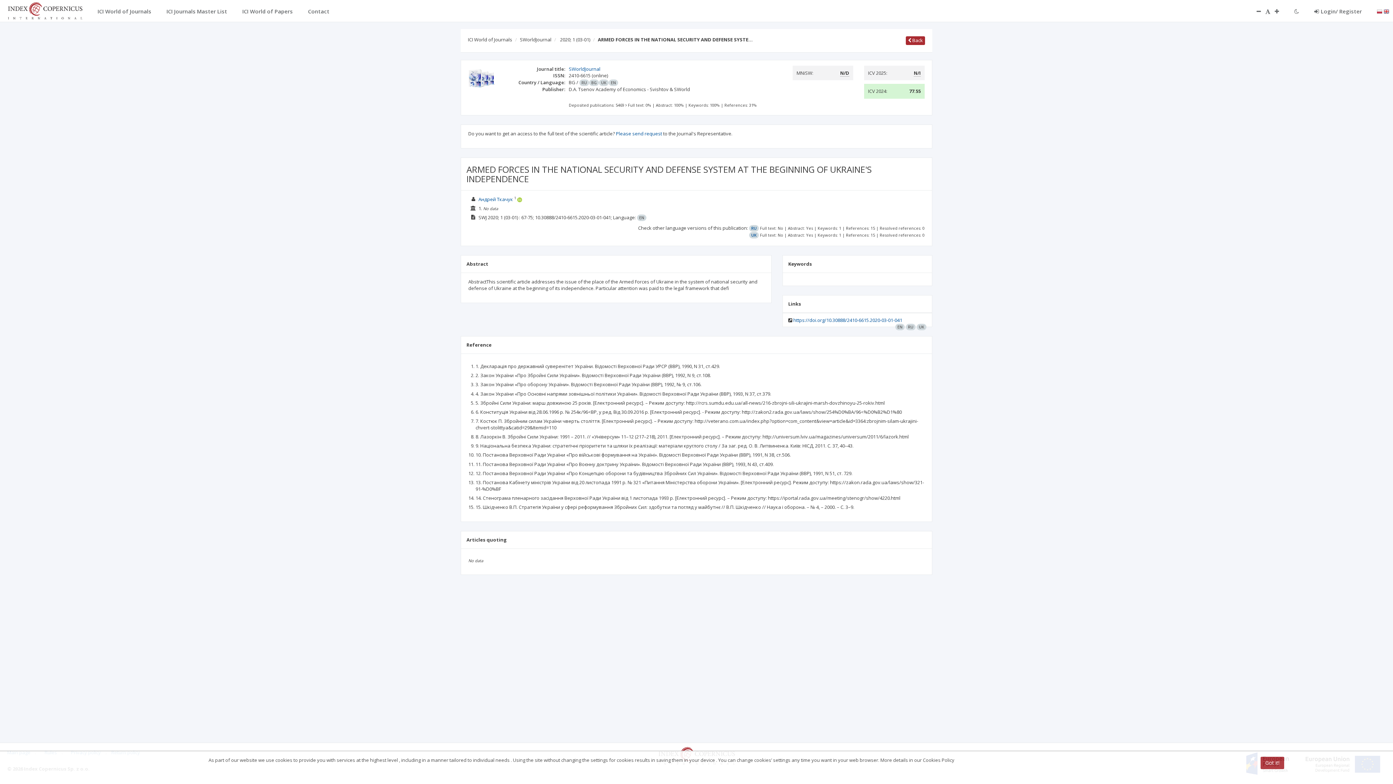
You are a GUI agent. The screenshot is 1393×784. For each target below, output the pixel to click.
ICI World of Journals (490, 39)
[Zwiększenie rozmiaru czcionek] (1280, 11)
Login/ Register (1341, 11)
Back (917, 40)
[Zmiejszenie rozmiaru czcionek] (1255, 11)
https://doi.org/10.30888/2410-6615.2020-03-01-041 (847, 320)
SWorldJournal (535, 39)
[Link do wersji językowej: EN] (1386, 11)
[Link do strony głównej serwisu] (45, 10)
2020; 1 (575, 39)
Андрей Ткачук (495, 199)
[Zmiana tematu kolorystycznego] (1297, 11)
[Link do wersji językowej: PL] (1379, 11)
